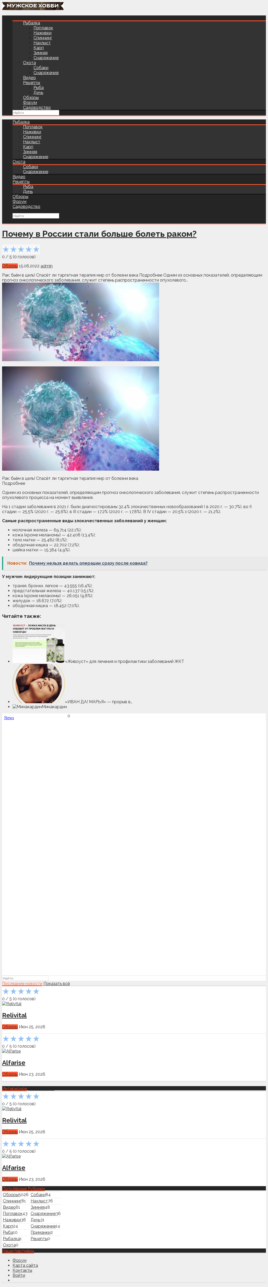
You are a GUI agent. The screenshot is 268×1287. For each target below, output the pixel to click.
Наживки (43, 32)
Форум (30, 102)
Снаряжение (46, 57)
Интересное (14, 1088)
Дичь (38, 92)
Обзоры (31, 97)
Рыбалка (31, 22)
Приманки (41, 1232)
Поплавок (43, 27)
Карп (39, 47)
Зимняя (41, 52)
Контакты (22, 1270)
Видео (29, 77)
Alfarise (13, 1062)
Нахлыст (42, 42)
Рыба (39, 87)
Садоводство (37, 107)
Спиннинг (43, 37)
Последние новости (22, 983)
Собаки (41, 67)
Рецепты (31, 82)
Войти (19, 1275)
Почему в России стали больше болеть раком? (99, 234)
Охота (29, 62)
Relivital (14, 1015)
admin (47, 265)
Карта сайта (25, 1265)
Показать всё (56, 983)
